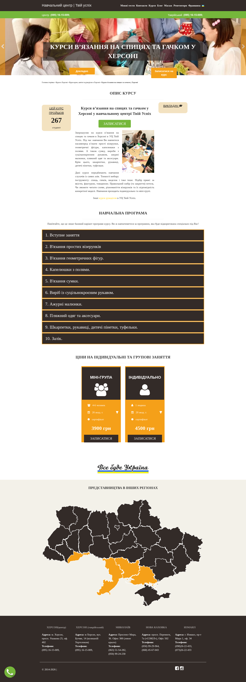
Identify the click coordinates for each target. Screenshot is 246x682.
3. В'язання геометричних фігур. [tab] (74, 258)
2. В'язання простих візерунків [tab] (73, 246)
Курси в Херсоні (61, 82)
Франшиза (194, 5)
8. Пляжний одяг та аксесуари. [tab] (73, 315)
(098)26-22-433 (183, 646)
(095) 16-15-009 (50, 650)
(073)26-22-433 (183, 650)
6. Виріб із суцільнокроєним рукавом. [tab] (79, 292)
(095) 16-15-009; (60, 15)
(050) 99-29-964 (150, 646)
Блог (160, 5)
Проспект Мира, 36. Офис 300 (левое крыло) (122, 638)
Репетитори (180, 5)
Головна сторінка (48, 82)
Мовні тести (127, 5)
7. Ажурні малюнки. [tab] (63, 304)
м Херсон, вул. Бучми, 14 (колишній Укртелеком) (88, 638)
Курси (152, 5)
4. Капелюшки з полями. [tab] (67, 269)
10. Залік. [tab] (53, 338)
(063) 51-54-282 (116, 650)
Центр (45, 15)
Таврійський (175, 15)
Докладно (82, 71)
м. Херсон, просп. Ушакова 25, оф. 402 (55, 638)
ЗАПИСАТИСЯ (114, 124)
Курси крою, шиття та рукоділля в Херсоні (84, 82)
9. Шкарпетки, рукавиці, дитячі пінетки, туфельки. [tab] (91, 327)
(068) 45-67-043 (150, 650)
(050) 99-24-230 (116, 653)
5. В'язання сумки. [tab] (62, 281)
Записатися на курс (164, 73)
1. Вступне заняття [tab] (62, 235)
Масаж (168, 5)
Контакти (141, 5)
